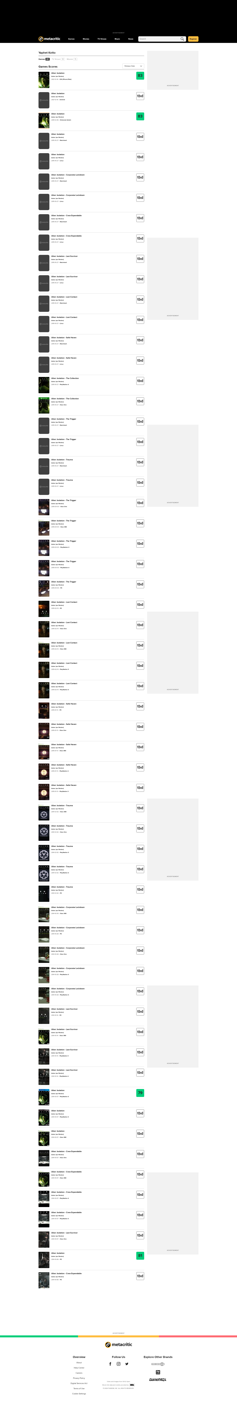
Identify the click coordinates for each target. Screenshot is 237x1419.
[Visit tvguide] (158, 1374)
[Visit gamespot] (158, 1365)
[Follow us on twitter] (127, 1365)
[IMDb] (132, 1385)
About (79, 1362)
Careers (79, 1373)
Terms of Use (79, 1388)
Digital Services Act (79, 1383)
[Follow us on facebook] (110, 1365)
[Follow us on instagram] (118, 1365)
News (130, 39)
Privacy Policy (79, 1378)
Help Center (79, 1368)
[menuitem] (71, 39)
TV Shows (102, 39)
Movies (86, 39)
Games (71, 39)
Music (117, 39)
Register (193, 39)
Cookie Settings (79, 1393)
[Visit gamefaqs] (158, 1380)
